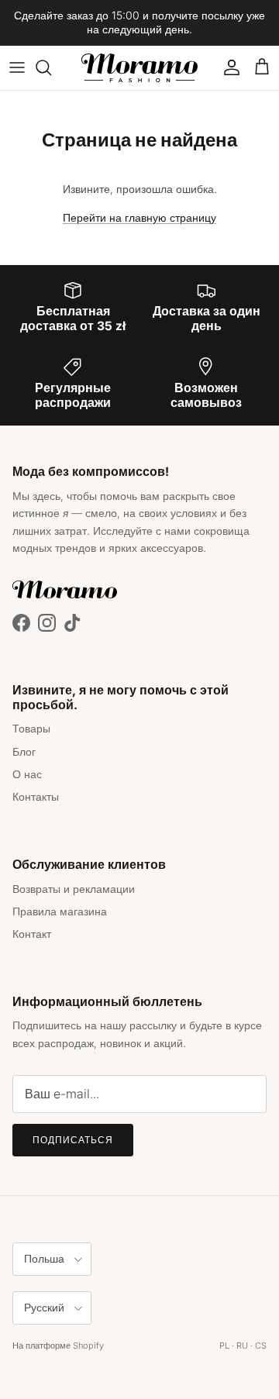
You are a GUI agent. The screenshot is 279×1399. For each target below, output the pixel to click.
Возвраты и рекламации (73, 888)
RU (242, 1345)
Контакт (31, 933)
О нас (27, 773)
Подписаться (73, 1140)
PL (224, 1345)
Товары (31, 728)
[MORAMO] (139, 67)
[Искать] (51, 67)
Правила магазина (59, 911)
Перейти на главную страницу (139, 217)
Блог (24, 751)
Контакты (35, 796)
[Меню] (17, 67)
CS (261, 1345)
